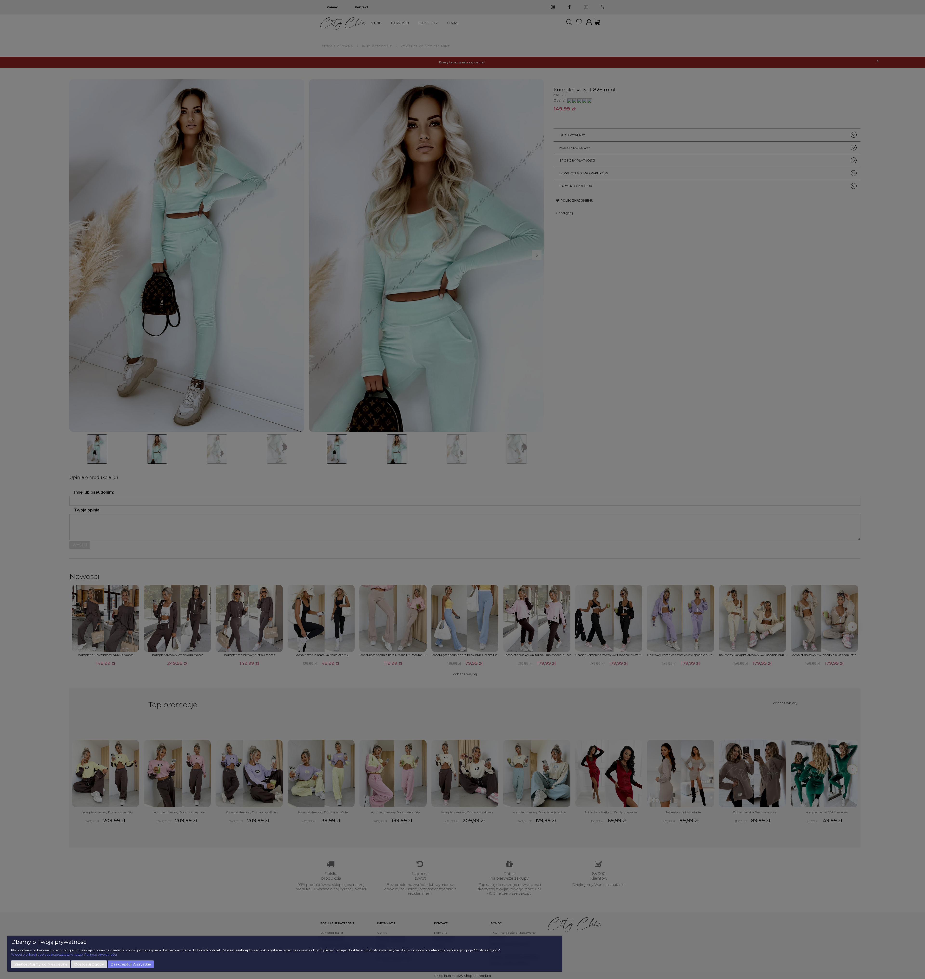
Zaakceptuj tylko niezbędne (40, 964)
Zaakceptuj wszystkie (131, 964)
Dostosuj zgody (89, 964)
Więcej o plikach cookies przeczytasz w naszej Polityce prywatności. (64, 954)
